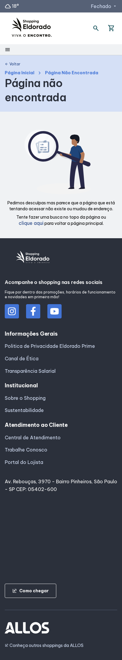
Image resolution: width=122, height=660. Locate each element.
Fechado (104, 6)
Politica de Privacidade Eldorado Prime (50, 346)
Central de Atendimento (33, 437)
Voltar (12, 64)
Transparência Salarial (30, 371)
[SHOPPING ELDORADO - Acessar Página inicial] (32, 28)
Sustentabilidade (24, 410)
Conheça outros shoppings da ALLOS (44, 645)
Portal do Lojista (24, 462)
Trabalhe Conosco (26, 450)
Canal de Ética (21, 358)
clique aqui (31, 223)
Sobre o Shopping (25, 398)
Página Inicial (19, 72)
